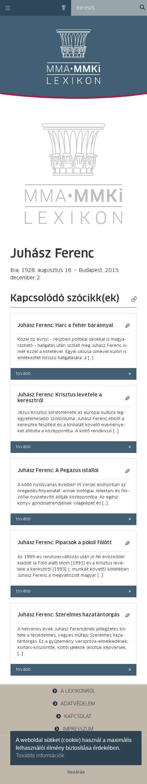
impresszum (78, 729)
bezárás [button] (76, 771)
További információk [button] (40, 755)
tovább (23, 374)
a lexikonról (78, 691)
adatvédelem (78, 704)
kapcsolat (78, 716)
